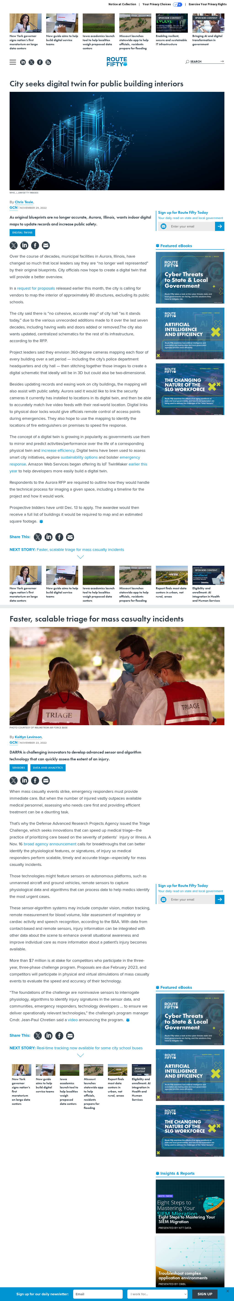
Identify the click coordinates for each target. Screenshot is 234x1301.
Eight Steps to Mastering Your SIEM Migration (187, 1219)
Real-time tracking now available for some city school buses (90, 1048)
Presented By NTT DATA (175, 1228)
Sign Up (205, 1294)
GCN (14, 207)
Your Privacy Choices (157, 4)
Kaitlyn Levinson (28, 737)
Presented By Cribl (172, 1284)
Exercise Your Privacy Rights (208, 4)
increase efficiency (57, 450)
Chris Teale (24, 202)
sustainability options (79, 457)
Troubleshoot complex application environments (183, 1275)
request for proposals (36, 288)
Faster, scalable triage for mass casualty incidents (80, 549)
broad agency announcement (50, 844)
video (73, 1020)
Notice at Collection (122, 4)
